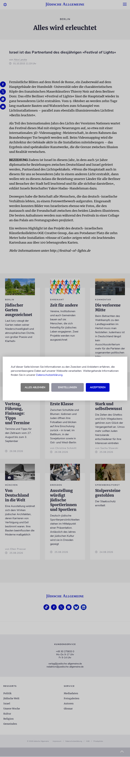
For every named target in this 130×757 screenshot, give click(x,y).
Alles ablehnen (35, 387)
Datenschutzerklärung (49, 375)
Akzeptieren (97, 387)
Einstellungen (67, 387)
